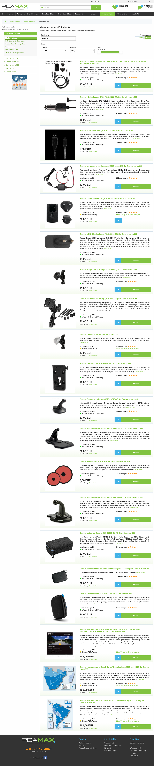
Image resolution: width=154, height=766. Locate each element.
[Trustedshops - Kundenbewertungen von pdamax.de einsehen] (11, 82)
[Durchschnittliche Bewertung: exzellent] (133, 78)
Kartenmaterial (10, 47)
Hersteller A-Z (135, 14)
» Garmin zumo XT (11, 72)
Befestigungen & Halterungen (14, 41)
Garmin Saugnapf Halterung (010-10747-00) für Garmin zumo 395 (109, 399)
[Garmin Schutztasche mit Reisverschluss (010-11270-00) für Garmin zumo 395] (59, 576)
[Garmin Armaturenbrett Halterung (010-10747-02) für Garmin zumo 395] (60, 511)
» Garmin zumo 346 (11, 62)
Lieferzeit (107, 748)
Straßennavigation (107, 14)
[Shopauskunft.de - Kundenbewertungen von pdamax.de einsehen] (19, 82)
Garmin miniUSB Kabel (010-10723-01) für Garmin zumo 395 (106, 130)
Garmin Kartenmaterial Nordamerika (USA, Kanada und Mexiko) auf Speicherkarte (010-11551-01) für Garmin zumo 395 (110, 630)
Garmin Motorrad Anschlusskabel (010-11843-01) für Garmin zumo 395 (111, 166)
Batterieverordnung (137, 743)
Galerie (140, 38)
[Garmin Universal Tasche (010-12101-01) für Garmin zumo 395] (60, 547)
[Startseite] (3, 14)
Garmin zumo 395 (44, 21)
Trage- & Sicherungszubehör (14, 53)
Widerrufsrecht (135, 748)
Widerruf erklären (85, 743)
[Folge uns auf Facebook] (38, 758)
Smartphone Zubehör (48, 14)
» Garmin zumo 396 (11, 65)
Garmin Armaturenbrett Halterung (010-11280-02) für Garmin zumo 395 (111, 428)
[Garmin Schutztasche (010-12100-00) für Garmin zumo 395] (60, 608)
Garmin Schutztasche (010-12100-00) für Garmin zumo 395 (106, 594)
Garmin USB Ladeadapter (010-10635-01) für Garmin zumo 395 (107, 198)
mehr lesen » (119, 74)
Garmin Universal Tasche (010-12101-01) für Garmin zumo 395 (107, 533)
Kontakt (133, 753)
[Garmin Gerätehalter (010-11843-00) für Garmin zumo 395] (60, 377)
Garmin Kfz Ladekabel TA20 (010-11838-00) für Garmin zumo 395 (108, 97)
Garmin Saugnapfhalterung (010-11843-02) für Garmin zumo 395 (108, 269)
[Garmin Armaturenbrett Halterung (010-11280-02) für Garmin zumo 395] (59, 438)
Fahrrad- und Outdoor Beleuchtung (28, 14)
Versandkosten (93, 87)
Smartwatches (94, 14)
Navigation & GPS (80, 14)
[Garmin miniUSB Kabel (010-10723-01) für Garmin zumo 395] (60, 144)
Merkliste (82, 745)
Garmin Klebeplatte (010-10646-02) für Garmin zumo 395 (105, 462)
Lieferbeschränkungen (112, 745)
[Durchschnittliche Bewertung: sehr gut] (133, 113)
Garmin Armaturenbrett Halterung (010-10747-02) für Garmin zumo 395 (111, 497)
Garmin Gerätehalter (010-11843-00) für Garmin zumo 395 (105, 363)
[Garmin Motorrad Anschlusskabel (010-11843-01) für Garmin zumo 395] (59, 178)
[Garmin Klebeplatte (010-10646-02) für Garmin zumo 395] (60, 475)
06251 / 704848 (40, 749)
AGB (132, 745)
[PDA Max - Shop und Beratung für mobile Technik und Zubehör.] (5, 21)
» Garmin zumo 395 (12, 33)
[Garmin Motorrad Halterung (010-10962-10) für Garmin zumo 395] (59, 312)
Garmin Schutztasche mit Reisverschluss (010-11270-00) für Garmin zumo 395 (114, 569)
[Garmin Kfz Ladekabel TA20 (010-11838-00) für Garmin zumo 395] (59, 104)
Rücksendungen (110, 751)
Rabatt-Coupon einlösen (87, 748)
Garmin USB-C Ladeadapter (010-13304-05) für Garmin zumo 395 (108, 234)
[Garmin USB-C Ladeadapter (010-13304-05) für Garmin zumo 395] (59, 241)
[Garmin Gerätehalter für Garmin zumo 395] (59, 342)
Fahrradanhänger (122, 14)
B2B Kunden (133, 1)
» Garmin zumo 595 (11, 68)
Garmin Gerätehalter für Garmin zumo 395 (98, 334)
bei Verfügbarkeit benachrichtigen (129, 215)
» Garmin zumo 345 (11, 58)
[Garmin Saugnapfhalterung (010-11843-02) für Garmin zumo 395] (59, 277)
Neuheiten (10, 14)
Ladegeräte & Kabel (11, 50)
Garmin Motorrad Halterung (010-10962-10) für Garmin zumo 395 (108, 299)
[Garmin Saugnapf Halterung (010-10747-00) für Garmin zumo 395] (59, 406)
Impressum (134, 756)
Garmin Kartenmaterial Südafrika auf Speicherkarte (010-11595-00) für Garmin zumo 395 (114, 668)
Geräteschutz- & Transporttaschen (16, 44)
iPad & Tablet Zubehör (65, 14)
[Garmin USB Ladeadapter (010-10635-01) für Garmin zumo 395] (60, 212)
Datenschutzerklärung (138, 751)
